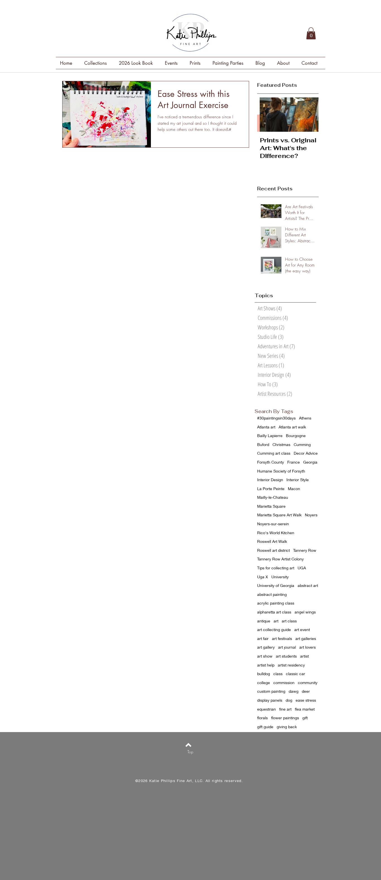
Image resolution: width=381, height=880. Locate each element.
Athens (305, 418)
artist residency (291, 665)
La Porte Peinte (270, 488)
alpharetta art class (274, 612)
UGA (302, 567)
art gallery (266, 647)
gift (305, 717)
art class (289, 620)
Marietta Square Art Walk (279, 514)
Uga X (262, 576)
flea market (305, 709)
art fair (263, 638)
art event (302, 629)
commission (284, 682)
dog (289, 700)
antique (263, 620)
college (263, 682)
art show (265, 656)
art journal (287, 647)
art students (286, 656)
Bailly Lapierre (270, 435)
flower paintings (285, 717)
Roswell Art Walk (272, 541)
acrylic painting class (275, 603)
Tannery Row (304, 550)
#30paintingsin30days (276, 418)
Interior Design (270, 479)
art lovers (307, 647)
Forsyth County (270, 462)
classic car (295, 673)
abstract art (308, 585)
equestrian (266, 709)
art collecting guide (274, 629)
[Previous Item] (266, 114)
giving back (287, 726)
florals (262, 717)
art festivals (282, 638)
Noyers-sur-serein (273, 523)
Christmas (281, 444)
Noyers (311, 514)
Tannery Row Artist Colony (280, 559)
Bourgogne (296, 435)
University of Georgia (275, 585)
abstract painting (272, 594)
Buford (263, 444)
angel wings (305, 612)
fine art (285, 709)
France (293, 462)
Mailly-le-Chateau (272, 497)
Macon (294, 488)
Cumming (302, 444)
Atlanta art (266, 427)
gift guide (265, 726)
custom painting (271, 691)
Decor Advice (306, 453)
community (307, 682)
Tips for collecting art (275, 567)
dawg (293, 691)
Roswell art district (273, 550)
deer (306, 691)
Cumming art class (273, 453)
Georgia (310, 462)
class (278, 673)
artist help (265, 665)
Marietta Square (271, 506)
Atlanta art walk (292, 427)
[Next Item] (309, 114)
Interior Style (297, 479)
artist (304, 656)
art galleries (305, 638)
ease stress (306, 700)
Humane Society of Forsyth (281, 471)
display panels (269, 700)
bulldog (263, 673)
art (276, 620)
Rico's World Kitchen (275, 532)
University (280, 576)
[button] (311, 33)
